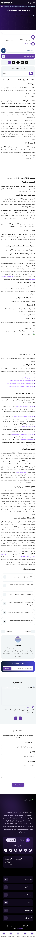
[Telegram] (6, 850)
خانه (34, 6)
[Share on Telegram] (26, 62)
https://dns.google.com (27, 378)
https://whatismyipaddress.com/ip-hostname (21, 389)
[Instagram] (15, 850)
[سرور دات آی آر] (6, 3)
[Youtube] (25, 850)
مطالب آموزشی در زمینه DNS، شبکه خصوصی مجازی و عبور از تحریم (15, 6)
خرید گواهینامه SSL (21, 472)
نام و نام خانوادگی (28, 742)
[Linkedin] (20, 850)
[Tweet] (18, 62)
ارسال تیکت (10, 840)
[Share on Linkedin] (22, 62)
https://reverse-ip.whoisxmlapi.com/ (23, 417)
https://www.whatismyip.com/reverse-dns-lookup (20, 383)
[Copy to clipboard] (13, 62)
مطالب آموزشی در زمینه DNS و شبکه (10, 688)
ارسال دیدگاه (18, 785)
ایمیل (31, 752)
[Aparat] (30, 850)
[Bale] (11, 850)
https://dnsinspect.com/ (27, 440)
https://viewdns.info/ (27, 427)
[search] (3, 50)
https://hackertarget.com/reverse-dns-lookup (21, 386)
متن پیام (30, 761)
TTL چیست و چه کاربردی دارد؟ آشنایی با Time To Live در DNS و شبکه (19, 711)
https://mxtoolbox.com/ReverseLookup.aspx (21, 381)
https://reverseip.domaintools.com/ (24, 406)
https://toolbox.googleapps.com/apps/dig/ (22, 434)
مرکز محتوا (30, 6)
